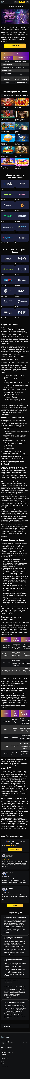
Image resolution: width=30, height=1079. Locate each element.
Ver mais (15, 905)
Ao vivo (11, 95)
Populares (3, 95)
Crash (17, 95)
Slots (24, 95)
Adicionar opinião (15, 849)
